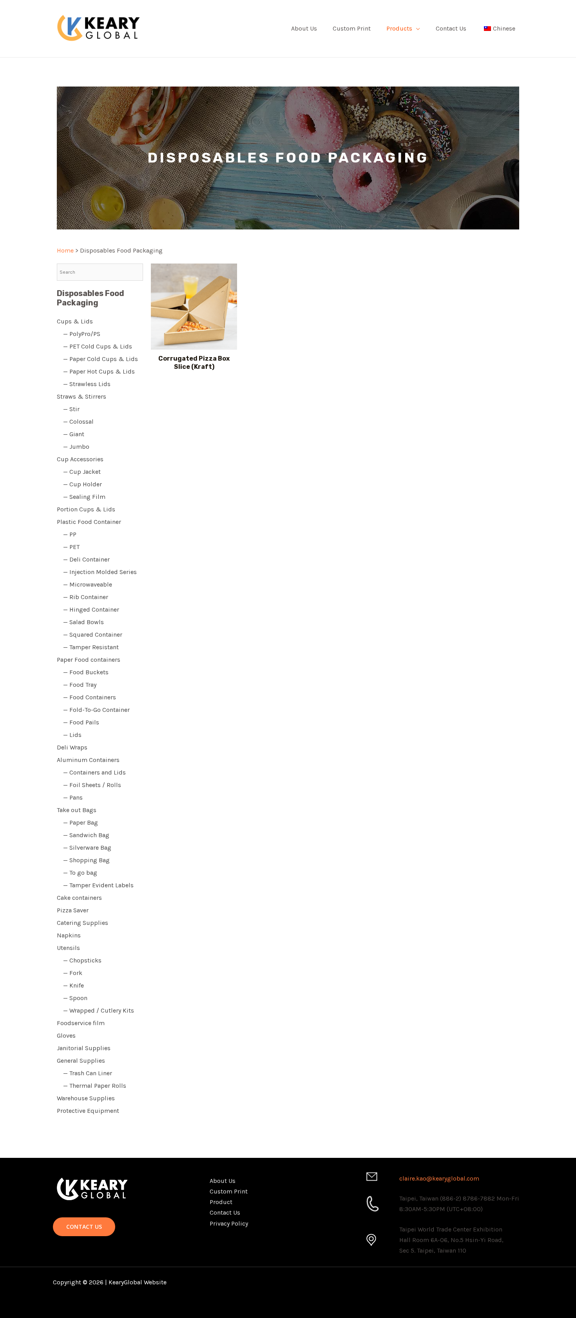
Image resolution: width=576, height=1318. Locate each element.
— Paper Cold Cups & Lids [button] (97, 359)
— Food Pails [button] (78, 722)
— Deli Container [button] (83, 559)
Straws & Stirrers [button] (81, 396)
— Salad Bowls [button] (80, 622)
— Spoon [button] (72, 998)
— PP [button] (66, 534)
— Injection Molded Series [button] (97, 572)
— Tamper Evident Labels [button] (95, 885)
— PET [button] (68, 547)
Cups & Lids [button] (75, 321)
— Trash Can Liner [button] (84, 1073)
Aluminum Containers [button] (88, 760)
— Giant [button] (70, 434)
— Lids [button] (69, 734)
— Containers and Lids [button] (91, 772)
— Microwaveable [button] (84, 584)
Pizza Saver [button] (73, 910)
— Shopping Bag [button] (83, 860)
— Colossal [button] (75, 421)
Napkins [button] (69, 935)
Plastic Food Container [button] (89, 521)
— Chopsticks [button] (79, 960)
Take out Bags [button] (76, 810)
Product (221, 1202)
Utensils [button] (68, 947)
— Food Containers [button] (86, 697)
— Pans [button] (70, 797)
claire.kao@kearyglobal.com (439, 1178)
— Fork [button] (69, 973)
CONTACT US (84, 1226)
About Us (304, 28)
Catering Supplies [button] (82, 922)
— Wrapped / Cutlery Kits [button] (95, 1010)
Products (399, 28)
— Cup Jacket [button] (79, 471)
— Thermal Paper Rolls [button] (91, 1085)
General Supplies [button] (81, 1060)
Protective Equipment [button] (88, 1110)
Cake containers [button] (79, 897)
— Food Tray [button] (76, 684)
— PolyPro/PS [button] (78, 334)
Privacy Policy (229, 1223)
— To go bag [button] (77, 872)
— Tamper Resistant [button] (88, 647)
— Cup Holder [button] (79, 484)
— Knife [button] (70, 985)
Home (65, 250)
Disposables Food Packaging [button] (90, 298)
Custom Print (352, 28)
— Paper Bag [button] (77, 822)
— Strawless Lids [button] (83, 384)
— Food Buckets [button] (83, 672)
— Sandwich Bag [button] (83, 835)
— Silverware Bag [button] (84, 847)
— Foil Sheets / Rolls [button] (89, 785)
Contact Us (451, 28)
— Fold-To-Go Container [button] (93, 709)
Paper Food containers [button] (88, 659)
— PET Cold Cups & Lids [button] (94, 346)
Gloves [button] (66, 1035)
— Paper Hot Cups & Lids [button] (96, 371)
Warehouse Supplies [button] (86, 1098)
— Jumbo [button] (73, 446)
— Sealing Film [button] (81, 496)
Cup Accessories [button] (80, 459)
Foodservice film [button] (81, 1023)
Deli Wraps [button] (72, 747)
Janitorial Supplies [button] (83, 1048)
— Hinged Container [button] (88, 609)
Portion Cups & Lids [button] (86, 509)
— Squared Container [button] (89, 634)
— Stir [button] (68, 409)
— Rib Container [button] (82, 597)
